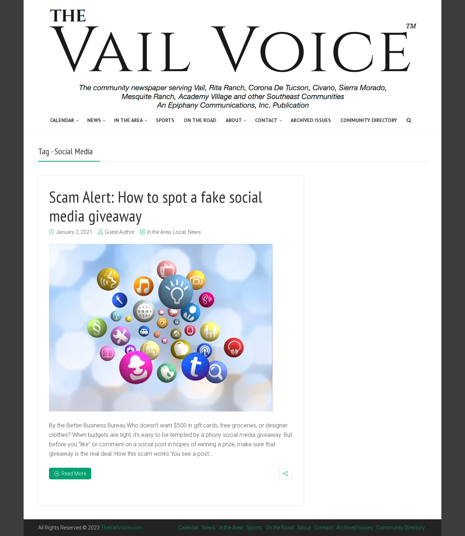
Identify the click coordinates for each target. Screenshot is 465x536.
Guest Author (120, 232)
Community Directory (368, 120)
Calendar (62, 120)
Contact (266, 120)
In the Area (128, 120)
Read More (73, 473)
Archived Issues (311, 120)
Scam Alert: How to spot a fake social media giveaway (155, 206)
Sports (165, 120)
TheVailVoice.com (122, 528)
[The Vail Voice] (232, 55)
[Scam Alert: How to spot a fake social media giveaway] (160, 327)
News (94, 120)
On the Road (200, 120)
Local (179, 232)
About (234, 120)
